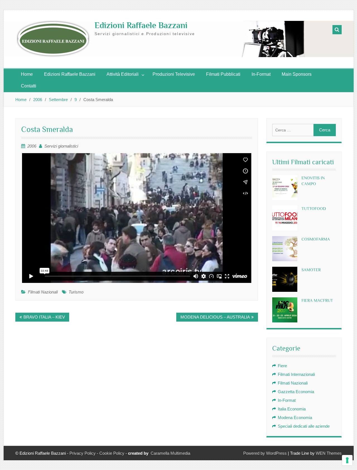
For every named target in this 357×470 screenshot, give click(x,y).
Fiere (282, 365)
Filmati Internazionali (296, 374)
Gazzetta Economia (296, 391)
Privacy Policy (82, 453)
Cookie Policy (111, 453)
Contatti (28, 86)
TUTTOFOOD (313, 208)
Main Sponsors (297, 74)
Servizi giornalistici (61, 146)
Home (27, 74)
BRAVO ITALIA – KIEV (44, 317)
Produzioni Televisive (174, 74)
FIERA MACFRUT (317, 300)
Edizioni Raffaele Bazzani (141, 25)
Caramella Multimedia (170, 453)
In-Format (261, 74)
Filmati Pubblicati (223, 74)
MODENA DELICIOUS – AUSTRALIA (215, 317)
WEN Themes (329, 453)
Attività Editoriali (123, 74)
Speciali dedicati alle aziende (304, 426)
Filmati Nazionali (43, 292)
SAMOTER (311, 269)
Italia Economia (292, 409)
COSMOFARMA (315, 239)
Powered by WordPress (265, 453)
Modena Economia (295, 417)
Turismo (76, 292)
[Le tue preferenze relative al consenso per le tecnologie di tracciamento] (347, 460)
